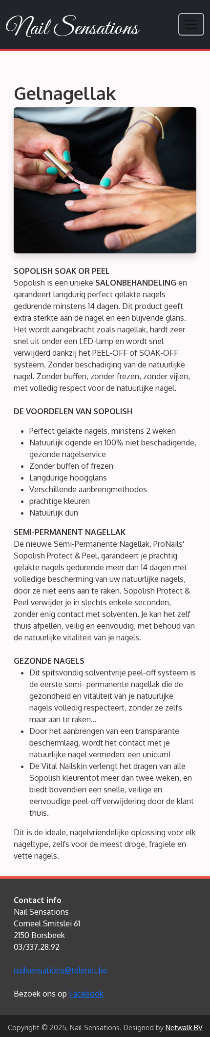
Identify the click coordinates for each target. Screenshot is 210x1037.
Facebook (86, 994)
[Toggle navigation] (191, 24)
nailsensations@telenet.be (60, 970)
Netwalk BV (184, 1027)
